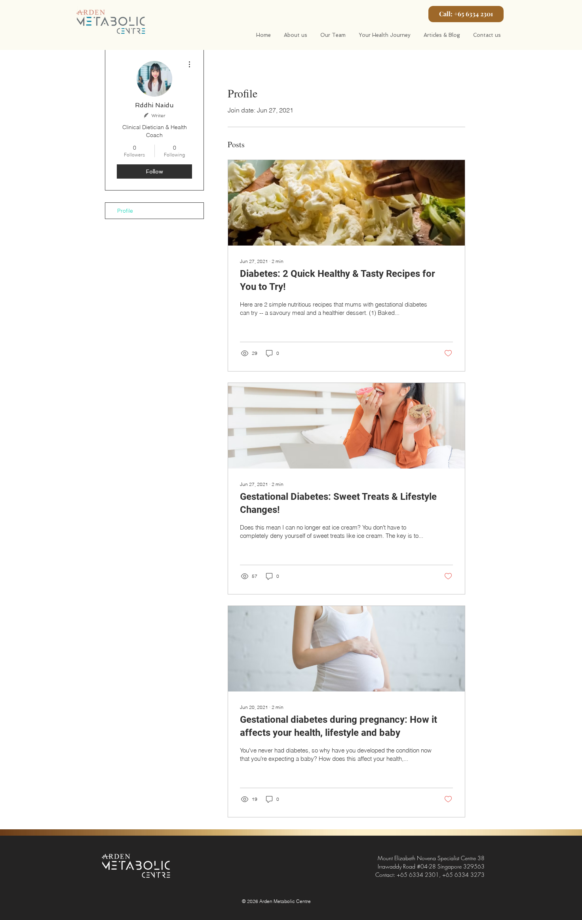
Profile (125, 210)
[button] (466, 14)
